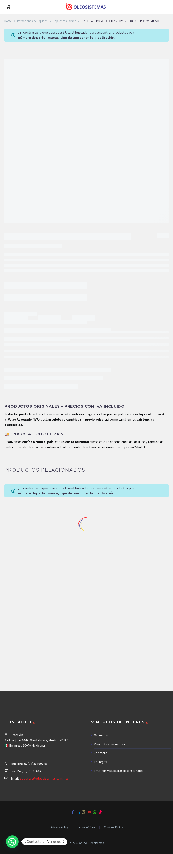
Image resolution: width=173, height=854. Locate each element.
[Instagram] (83, 812)
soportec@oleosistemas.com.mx (44, 778)
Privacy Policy (59, 827)
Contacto (100, 753)
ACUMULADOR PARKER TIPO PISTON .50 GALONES (86, 565)
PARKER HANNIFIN (57, 300)
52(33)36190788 (35, 763)
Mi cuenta (101, 735)
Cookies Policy (113, 827)
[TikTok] (100, 812)
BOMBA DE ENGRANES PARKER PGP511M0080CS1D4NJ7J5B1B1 (144, 566)
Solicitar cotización (24, 277)
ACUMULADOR (27, 300)
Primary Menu (165, 7)
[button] (12, 841)
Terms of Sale (86, 827)
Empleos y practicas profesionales (118, 770)
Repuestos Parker (64, 21)
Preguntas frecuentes (109, 744)
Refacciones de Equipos (32, 21)
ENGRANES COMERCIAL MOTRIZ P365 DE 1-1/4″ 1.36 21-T (29, 662)
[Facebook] (72, 812)
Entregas (100, 762)
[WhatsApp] (94, 812)
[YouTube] (89, 812)
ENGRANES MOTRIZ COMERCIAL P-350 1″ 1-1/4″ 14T (29, 566)
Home (8, 21)
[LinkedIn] (78, 812)
